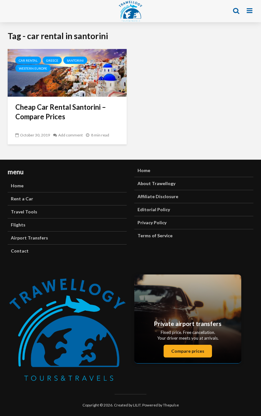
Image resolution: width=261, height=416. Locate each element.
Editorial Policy (154, 209)
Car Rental (28, 60)
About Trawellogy (156, 183)
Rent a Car (22, 198)
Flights (18, 224)
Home (17, 185)
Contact (20, 250)
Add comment (70, 135)
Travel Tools (24, 211)
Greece (52, 60)
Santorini (75, 60)
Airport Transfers (29, 237)
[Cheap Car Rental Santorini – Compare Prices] (67, 72)
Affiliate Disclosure (158, 196)
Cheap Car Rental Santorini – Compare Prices (60, 112)
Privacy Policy (152, 222)
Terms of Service (155, 235)
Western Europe (33, 68)
